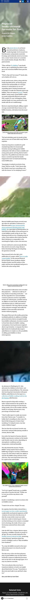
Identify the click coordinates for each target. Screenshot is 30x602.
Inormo (20, 92)
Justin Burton (14, 48)
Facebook (28, 1)
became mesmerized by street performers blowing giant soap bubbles (13, 227)
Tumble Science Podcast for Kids (11, 536)
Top (27, 598)
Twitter (25, 1)
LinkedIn (23, 1)
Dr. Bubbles (14, 65)
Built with (8, 598)
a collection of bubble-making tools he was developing (14, 396)
